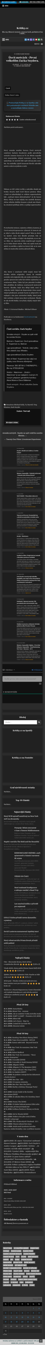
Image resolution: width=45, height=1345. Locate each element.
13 (22, 1317)
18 (11, 1322)
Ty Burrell (29, 405)
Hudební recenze (26, 1259)
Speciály (6, 1279)
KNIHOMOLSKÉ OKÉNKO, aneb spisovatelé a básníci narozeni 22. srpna (27, 855)
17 (5, 1322)
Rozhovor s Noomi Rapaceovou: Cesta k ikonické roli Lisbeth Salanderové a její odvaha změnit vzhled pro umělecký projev (22, 992)
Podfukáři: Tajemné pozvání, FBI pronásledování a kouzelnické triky (27, 602)
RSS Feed (7, 1192)
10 (5, 1317)
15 (33, 1317)
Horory (5, 1259)
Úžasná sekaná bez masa (22, 1124)
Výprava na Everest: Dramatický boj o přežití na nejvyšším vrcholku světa (28, 516)
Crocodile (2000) (18, 1060)
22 (33, 1322)
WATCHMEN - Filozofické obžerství (27, 496)
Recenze (26, 1271)
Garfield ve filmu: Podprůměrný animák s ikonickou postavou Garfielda (28, 556)
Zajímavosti (28, 592)
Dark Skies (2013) (11, 1170)
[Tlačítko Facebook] (28, 40)
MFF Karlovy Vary (20, 1265)
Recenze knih (7, 1274)
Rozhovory (17, 1276)
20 (22, 1322)
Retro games (7, 1276)
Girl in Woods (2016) (20, 1114)
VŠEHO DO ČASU (21, 876)
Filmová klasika (16, 1251)
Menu (6, 6)
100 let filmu (7, 1248)
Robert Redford (18, 1052)
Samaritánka (17, 1009)
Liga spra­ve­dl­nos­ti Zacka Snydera (20, 354)
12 (17, 1317)
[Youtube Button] (36, 40)
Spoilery (13, 1279)
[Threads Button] (31, 40)
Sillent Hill (17, 1018)
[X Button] (26, 40)
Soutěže (32, 1276)
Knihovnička (7, 1262)
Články (32, 1285)
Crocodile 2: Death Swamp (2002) (25, 1062)
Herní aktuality (33, 1257)
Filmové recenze (29, 487)
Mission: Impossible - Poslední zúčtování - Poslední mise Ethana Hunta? (29, 474)
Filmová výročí (28, 1251)
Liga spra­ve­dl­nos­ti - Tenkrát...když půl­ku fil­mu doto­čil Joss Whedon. (22, 349)
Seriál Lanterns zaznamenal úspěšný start (21, 931)
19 (17, 1322)
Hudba (17, 1259)
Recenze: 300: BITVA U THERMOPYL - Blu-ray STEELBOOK (22, 366)
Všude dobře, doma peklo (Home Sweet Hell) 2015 (22, 968)
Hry (12, 1259)
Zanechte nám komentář (23, 66)
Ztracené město (19, 1026)
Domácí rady (34, 1248)
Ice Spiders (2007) (19, 1072)
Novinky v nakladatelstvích (12, 1268)
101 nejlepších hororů (21, 1248)
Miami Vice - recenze (20, 1011)
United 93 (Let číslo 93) (21, 1023)
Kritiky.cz (22, 28)
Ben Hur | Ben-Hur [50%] (21, 1084)
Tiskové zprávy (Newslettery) (27, 1279)
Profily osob (7, 1271)
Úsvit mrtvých (29, 317)
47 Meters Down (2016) (21, 1162)
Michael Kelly (19, 405)
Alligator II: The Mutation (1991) (24, 1067)
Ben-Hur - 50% (18, 1079)
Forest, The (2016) (19, 1102)
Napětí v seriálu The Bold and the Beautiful (21, 842)
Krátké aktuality (29, 1262)
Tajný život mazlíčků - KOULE (23, 1040)
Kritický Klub (18, 1262)
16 (39, 1317)
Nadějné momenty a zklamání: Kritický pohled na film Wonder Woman (28, 625)
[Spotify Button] (39, 40)
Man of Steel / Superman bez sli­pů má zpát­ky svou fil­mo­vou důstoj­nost (22, 360)
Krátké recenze (8, 1265)
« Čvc (5, 1334)
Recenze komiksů (19, 1274)
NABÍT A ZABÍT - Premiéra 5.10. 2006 (27, 1016)
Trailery (6, 1282)
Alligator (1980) (18, 1065)
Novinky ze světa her (29, 1268)
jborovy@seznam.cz (20, 1223)
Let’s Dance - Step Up (21, 1021)
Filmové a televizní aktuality (32, 464)
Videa (21, 1282)
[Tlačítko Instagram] (34, 40)
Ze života (25, 1285)
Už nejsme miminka (20, 1082)
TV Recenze (14, 1282)
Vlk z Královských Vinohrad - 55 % (25, 1121)
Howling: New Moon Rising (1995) (25, 1037)
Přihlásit (7, 1184)
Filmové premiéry (29, 1254)
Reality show (18, 1271)
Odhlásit (14, 1184)
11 (11, 1317)
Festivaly (6, 1251)
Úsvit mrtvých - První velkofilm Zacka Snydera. (22, 59)
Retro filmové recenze (23, 54)
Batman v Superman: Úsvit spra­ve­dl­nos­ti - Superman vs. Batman (23, 342)
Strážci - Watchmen (22, 536)
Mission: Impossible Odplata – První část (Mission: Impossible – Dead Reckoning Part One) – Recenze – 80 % (28, 647)
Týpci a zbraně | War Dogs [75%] (24, 1070)
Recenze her (35, 1271)
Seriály (25, 1276)
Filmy (17, 1257)
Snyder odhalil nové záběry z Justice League (27, 451)
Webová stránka (13, 422)
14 (28, 1317)
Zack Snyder (15, 407)
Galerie (23, 1257)
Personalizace (30, 1172)
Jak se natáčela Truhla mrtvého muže (27, 1014)
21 (28, 1322)
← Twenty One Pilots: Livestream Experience (22, 439)
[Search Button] (41, 40)
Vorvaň (16, 64)
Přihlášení (38, 670)
